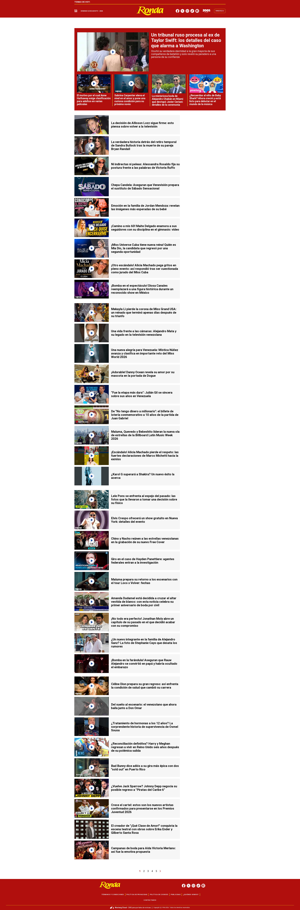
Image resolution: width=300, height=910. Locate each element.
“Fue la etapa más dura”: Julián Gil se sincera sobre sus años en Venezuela (141, 394)
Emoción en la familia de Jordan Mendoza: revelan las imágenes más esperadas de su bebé (145, 207)
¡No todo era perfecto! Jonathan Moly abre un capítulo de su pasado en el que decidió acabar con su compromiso (143, 622)
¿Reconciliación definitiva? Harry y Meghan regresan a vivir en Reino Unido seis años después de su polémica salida (145, 747)
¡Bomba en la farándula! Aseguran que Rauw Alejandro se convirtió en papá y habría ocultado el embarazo (144, 663)
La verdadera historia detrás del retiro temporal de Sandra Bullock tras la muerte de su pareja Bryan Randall (143, 145)
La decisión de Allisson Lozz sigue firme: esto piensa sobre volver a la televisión (142, 124)
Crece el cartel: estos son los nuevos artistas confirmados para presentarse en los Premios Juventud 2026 (142, 808)
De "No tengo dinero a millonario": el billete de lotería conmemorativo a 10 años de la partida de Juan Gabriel (144, 415)
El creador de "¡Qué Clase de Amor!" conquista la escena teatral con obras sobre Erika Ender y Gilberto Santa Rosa (144, 829)
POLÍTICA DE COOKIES (159, 894)
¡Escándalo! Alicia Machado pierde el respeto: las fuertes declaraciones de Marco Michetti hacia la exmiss (145, 455)
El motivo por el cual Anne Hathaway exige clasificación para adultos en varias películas (94, 100)
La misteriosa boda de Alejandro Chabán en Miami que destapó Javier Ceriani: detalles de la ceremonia (167, 100)
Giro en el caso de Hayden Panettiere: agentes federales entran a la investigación (142, 560)
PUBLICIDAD (176, 894)
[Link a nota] (113, 51)
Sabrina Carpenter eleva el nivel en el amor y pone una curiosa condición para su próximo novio (129, 100)
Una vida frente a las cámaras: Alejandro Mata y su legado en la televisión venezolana (143, 332)
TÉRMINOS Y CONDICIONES (112, 894)
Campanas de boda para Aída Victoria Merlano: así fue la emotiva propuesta (143, 849)
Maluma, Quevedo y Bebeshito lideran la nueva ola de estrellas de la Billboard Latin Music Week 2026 (145, 435)
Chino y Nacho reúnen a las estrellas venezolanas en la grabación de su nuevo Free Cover (145, 540)
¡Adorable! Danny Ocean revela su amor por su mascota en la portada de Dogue (142, 373)
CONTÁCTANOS (150, 900)
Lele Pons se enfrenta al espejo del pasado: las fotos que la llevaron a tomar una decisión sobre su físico (144, 499)
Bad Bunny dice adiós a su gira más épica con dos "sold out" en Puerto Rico (145, 767)
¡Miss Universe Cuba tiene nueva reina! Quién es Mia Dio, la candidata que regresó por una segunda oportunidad (143, 248)
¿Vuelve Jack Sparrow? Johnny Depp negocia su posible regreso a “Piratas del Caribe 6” (144, 787)
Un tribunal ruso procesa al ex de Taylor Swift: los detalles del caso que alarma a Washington (186, 40)
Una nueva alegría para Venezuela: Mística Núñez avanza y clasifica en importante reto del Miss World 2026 (144, 353)
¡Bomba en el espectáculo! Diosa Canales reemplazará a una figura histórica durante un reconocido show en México (142, 289)
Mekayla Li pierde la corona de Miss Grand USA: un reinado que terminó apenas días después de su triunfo (143, 312)
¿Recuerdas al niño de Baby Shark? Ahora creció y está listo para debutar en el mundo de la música (205, 100)
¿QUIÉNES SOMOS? (191, 894)
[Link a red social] (184, 886)
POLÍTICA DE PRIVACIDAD (136, 894)
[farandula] (150, 11)
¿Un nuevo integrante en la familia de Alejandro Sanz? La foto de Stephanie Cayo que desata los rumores (144, 643)
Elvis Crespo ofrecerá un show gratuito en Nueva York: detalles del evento (144, 519)
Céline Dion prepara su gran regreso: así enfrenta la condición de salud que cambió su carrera (144, 685)
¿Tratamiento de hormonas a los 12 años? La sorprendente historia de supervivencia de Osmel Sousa (144, 726)
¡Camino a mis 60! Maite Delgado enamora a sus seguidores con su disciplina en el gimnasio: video (145, 227)
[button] (75, 11)
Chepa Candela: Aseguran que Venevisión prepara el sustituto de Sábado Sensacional (145, 186)
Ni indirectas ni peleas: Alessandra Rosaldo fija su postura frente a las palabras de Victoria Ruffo (145, 165)
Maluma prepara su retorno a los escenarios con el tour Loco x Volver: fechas (144, 581)
